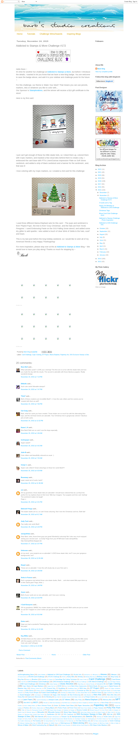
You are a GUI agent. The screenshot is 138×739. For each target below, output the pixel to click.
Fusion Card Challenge (49, 692)
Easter (106, 688)
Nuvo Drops (105, 702)
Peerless (26, 708)
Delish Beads (93, 686)
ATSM (63, 676)
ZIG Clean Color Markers (98, 725)
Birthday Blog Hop (90, 676)
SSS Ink (109, 714)
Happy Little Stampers (60, 695)
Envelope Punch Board (68, 690)
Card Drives (116, 679)
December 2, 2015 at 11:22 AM (31, 646)
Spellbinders (51, 714)
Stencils (89, 716)
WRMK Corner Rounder (64, 725)
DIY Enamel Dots (50, 688)
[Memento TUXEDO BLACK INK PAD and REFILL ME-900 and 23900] (22, 298)
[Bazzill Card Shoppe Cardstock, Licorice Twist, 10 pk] (46, 286)
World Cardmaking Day (39, 725)
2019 (100, 178)
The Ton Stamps (59, 721)
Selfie (110, 710)
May (101, 243)
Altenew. (114, 674)
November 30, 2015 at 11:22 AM (32, 629)
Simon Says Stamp (70, 712)
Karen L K (24, 427)
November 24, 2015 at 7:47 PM (31, 389)
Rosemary (24, 477)
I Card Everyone (27, 604)
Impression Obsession (34, 697)
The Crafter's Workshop (24, 721)
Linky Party (78, 699)
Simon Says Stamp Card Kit (88, 712)
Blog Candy (114, 677)
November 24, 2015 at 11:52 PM (32, 420)
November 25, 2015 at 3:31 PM (31, 502)
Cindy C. (24, 465)
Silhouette (40, 712)
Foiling (93, 690)
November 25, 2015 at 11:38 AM (32, 483)
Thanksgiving (91, 718)
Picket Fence (73, 708)
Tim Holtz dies (70, 721)
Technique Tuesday (80, 718)
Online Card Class (67, 705)
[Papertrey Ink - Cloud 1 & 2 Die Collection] (46, 298)
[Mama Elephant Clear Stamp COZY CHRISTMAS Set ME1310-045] (46, 315)
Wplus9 (51, 725)
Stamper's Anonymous (53, 716)
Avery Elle (70, 677)
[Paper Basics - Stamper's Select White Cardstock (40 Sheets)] (22, 286)
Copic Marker (27, 686)
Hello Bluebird (87, 695)
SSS (59, 714)
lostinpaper (25, 440)
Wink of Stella (114, 723)
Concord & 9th (101, 684)
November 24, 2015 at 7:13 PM (31, 377)
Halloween (46, 695)
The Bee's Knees (101, 718)
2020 (100, 175)
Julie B (23, 452)
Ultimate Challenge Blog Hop (27, 723)
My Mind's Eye (66, 702)
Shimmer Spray (31, 712)
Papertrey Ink (64, 354)
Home (20, 34)
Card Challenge (26, 354)
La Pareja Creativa (89, 697)
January (103, 255)
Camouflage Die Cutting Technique (66, 679)
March (102, 249)
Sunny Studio (27, 718)
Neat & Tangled (82, 702)
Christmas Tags (104, 210)
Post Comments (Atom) (33, 658)
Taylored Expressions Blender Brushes (62, 718)
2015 (100, 190)
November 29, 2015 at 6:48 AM (31, 571)
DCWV (59, 686)
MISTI (35, 702)
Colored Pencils (90, 684)
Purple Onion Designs (55, 710)
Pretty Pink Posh (113, 708)
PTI (46, 710)
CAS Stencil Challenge (96, 681)
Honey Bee (21, 697)
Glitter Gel (117, 692)
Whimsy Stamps (93, 723)
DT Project (45, 354)
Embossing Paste (53, 690)
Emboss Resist (40, 690)
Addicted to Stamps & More (59, 72)
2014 (100, 258)
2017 (100, 184)
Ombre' (56, 705)
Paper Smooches (84, 705)
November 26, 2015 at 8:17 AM (31, 514)
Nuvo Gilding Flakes (29, 705)
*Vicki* (23, 396)
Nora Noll (24, 367)
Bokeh (28, 679)
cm (22, 490)
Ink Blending (48, 697)
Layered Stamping (41, 699)
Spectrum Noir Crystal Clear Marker (34, 714)
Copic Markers (38, 686)
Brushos (35, 679)
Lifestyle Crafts (53, 699)
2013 (100, 261)
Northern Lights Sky (94, 702)
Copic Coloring (36, 354)
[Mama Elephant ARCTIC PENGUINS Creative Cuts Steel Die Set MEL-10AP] (34, 327)
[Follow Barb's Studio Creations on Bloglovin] (104, 82)
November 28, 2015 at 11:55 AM (32, 558)
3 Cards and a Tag (105, 203)
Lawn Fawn (27, 700)
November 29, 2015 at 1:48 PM (31, 585)
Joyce (23, 592)
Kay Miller (24, 636)
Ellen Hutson (30, 690)
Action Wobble (41, 674)
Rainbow (66, 710)
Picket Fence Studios (86, 708)
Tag (35, 718)
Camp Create (83, 679)
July (101, 237)
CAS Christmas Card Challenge (38, 681)
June (101, 240)
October (103, 228)
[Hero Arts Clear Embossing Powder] (34, 339)
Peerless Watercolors (37, 708)
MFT (117, 699)
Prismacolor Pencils (37, 710)
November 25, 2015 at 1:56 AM (31, 433)
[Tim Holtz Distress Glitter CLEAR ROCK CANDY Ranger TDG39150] (58, 339)
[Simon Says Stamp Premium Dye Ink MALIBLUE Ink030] (58, 327)
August (102, 234)
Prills (23, 710)
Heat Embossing (75, 695)
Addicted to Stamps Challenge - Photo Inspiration (109, 219)
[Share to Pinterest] (51, 352)
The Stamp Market (48, 721)
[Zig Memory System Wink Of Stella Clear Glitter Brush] (70, 339)
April (101, 246)
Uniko (39, 723)
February (103, 252)
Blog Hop (21, 679)
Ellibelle (24, 383)
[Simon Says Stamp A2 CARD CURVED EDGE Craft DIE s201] (34, 315)
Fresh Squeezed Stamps (104, 690)
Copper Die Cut (51, 686)
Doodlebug (61, 688)
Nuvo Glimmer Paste (44, 705)
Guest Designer (25, 695)
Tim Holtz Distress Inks (83, 721)
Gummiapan (38, 695)
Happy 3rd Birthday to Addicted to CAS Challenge (109, 206)
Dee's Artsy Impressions (79, 686)
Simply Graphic (101, 712)
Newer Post (20, 654)
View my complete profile (103, 71)
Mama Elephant (55, 354)
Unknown (24, 550)
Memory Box (107, 699)
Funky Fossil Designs (32, 692)
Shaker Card (21, 712)
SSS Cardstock (68, 714)
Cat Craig (24, 411)
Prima (28, 710)
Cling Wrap (80, 684)
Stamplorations (36, 90)
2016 (100, 187)
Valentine (46, 723)
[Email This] (43, 352)
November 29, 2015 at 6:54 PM (31, 598)
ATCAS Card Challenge (36, 677)
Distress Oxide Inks (36, 688)
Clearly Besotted (66, 684)
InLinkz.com (19, 305)
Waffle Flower (54, 723)
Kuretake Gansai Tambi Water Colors (71, 697)
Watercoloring (78, 723)
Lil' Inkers (66, 700)
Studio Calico (108, 716)
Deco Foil (66, 686)
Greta (23, 621)
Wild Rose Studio (104, 723)
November (103, 195)
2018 (100, 181)
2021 (100, 172)
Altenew (103, 674)
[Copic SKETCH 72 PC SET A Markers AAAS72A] (58, 298)
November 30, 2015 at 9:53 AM (31, 614)
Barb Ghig (101, 69)
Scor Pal (104, 710)
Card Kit (23, 681)
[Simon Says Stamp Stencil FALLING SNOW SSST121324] (46, 327)
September (104, 231)
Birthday (80, 677)
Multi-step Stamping (55, 702)
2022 (100, 169)
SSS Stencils (39, 716)
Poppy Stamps (98, 708)
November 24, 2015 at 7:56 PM (31, 404)
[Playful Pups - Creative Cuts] (70, 315)
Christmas (42, 684)
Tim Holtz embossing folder (100, 721)
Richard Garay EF (95, 710)
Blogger (95, 734)
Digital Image (103, 686)
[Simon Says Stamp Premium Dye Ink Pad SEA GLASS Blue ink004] (34, 298)
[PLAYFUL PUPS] (58, 315)
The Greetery (37, 721)
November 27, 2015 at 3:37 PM (31, 543)
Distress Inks (22, 688)
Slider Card (110, 712)
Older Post (86, 654)
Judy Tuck (25, 521)
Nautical (74, 702)
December (103, 192)
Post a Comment (24, 650)
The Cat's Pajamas (113, 718)
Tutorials (31, 34)
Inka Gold (56, 697)
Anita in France (26, 577)
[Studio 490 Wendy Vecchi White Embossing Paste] (46, 339)
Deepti (23, 565)
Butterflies (44, 679)
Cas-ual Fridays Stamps (113, 681)
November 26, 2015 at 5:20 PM (31, 527)
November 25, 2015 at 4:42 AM (31, 446)
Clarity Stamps (53, 684)
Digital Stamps (113, 686)
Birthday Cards (102, 677)
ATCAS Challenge (53, 677)
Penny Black (49, 708)
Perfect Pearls (62, 708)
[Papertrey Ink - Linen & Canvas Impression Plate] (70, 286)
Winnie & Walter (23, 725)
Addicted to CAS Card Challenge (58, 674)
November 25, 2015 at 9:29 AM (31, 470)
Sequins (116, 710)
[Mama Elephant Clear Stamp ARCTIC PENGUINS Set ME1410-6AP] (22, 327)
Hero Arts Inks (112, 695)
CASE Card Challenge (27, 684)
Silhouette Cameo (54, 712)
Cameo (51, 679)
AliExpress (95, 674)
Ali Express (87, 674)
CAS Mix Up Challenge (80, 681)
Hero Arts (97, 695)
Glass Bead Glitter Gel (83, 692)
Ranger (72, 710)
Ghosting (63, 692)
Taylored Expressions (43, 718)
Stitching (99, 716)
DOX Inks (83, 688)
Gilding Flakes (71, 692)
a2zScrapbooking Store (26, 674)
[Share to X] (47, 352)
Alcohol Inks (78, 674)
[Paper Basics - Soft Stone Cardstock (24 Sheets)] (34, 286)
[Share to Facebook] (49, 352)
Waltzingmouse (65, 723)
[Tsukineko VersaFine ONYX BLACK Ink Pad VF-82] (22, 339)
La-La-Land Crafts (102, 697)
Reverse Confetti (82, 710)
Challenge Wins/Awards (51, 34)
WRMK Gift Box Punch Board (80, 725)
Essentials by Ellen (83, 690)
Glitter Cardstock (108, 692)
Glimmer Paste (96, 692)
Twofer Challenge (115, 721)
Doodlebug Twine (72, 688)
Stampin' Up (65, 716)
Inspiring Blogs (74, 34)
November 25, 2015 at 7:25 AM (31, 458)
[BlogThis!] (45, 352)
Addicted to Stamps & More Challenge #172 (108, 199)
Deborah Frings (26, 509)
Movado (45, 702)
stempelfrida (25, 534)
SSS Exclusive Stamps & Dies (79, 354)
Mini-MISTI (27, 702)
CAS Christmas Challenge (62, 681)
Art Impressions (22, 676)
